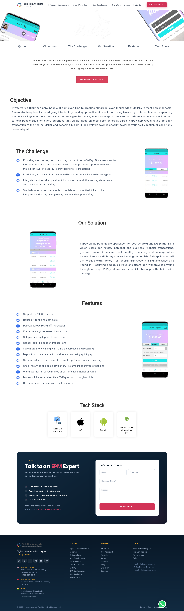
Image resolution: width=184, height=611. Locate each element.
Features (134, 46)
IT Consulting (75, 555)
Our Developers (100, 5)
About (127, 5)
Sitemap (104, 571)
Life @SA (105, 568)
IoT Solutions (75, 561)
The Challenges (78, 46)
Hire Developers (140, 552)
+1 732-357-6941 (28, 575)
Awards (104, 558)
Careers (104, 561)
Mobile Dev (75, 577)
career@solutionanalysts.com (144, 570)
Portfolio (105, 555)
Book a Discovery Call (142, 549)
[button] (162, 604)
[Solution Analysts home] (29, 545)
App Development (77, 558)
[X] (24, 561)
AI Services (74, 552)
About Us (105, 549)
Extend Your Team (80, 5)
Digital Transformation (79, 549)
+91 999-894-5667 (28, 596)
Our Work (116, 5)
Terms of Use (138, 555)
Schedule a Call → (157, 5)
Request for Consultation (92, 79)
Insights (137, 5)
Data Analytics (76, 574)
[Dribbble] (46, 561)
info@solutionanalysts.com (48, 509)
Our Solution (106, 46)
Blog (103, 565)
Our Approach (107, 552)
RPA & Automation (77, 571)
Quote (22, 46)
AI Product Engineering (58, 5)
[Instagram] (35, 561)
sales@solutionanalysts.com (144, 564)
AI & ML (73, 568)
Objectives (50, 46)
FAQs (135, 558)
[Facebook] (30, 561)
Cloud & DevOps (77, 565)
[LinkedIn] (19, 561)
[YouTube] (41, 561)
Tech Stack (162, 46)
